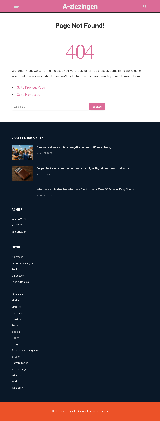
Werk (15, 381)
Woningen (17, 387)
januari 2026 (19, 219)
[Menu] (16, 6)
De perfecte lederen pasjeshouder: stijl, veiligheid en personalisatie (83, 168)
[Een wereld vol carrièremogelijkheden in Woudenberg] (22, 152)
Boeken (16, 269)
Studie (16, 356)
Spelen (16, 331)
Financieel (17, 294)
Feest (15, 288)
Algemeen (17, 256)
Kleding (16, 300)
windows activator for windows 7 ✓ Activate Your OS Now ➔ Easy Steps (85, 189)
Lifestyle (17, 306)
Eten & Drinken (20, 281)
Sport (15, 337)
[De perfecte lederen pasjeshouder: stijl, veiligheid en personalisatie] (22, 173)
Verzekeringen (20, 369)
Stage (15, 344)
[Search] (144, 6)
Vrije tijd (17, 375)
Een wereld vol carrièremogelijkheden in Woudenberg (74, 147)
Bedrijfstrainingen (22, 263)
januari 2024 (19, 231)
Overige (16, 319)
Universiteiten (20, 362)
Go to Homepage (28, 94)
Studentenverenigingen (25, 350)
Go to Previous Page (31, 87)
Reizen (15, 325)
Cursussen (18, 275)
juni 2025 (17, 225)
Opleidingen (18, 312)
